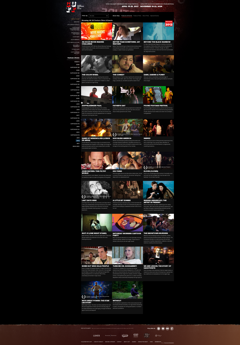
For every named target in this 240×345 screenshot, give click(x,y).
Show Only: (116, 15)
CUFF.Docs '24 (74, 73)
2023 (77, 81)
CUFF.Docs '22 (74, 84)
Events (77, 61)
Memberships (158, 341)
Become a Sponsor (76, 46)
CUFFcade (76, 36)
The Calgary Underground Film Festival (75, 7)
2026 (77, 64)
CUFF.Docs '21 (74, 90)
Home (151, 341)
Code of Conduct (98, 341)
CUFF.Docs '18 (74, 107)
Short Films (146, 16)
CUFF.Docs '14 (74, 129)
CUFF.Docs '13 (75, 135)
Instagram (158, 328)
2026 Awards (75, 39)
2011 (78, 143)
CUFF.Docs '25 (74, 67)
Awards (134, 341)
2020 (77, 98)
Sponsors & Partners (75, 33)
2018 (77, 109)
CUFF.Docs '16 (74, 118)
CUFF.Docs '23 (74, 78)
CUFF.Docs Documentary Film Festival (74, 29)
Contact (119, 341)
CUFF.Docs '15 (74, 123)
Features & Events (126, 16)
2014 (77, 132)
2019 (77, 104)
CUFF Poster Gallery (75, 53)
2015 (77, 126)
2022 (77, 87)
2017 (77, 115)
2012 (77, 140)
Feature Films (137, 16)
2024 (77, 76)
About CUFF (75, 19)
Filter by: (85, 15)
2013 (78, 138)
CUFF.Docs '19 (74, 101)
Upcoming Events (73, 24)
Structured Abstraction (169, 342)
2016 (77, 121)
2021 (77, 92)
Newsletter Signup (143, 341)
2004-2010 (76, 146)
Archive (76, 22)
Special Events (154, 16)
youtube (163, 328)
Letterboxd (167, 328)
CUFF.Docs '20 (74, 95)
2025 (77, 70)
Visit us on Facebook (172, 328)
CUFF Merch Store (73, 42)
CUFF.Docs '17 (74, 112)
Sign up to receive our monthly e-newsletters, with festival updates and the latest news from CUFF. (107, 328)
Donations (75, 49)
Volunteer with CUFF (86, 341)
